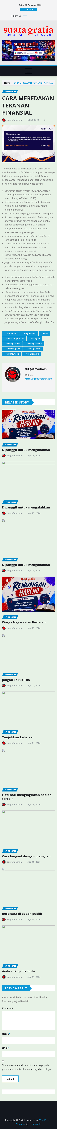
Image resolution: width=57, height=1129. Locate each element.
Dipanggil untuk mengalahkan (26, 450)
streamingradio (13, 348)
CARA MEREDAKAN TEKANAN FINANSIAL (33, 82)
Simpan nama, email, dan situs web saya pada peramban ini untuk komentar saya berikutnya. (26, 1067)
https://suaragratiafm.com (38, 378)
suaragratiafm (34, 348)
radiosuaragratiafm (15, 338)
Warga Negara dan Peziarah (24, 622)
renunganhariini (13, 343)
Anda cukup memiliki (18, 971)
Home (7, 82)
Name (6, 1033)
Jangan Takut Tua (16, 680)
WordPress (44, 1120)
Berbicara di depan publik (22, 913)
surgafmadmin (14, 120)
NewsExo (20, 1124)
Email (5, 1047)
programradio (30, 333)
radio (45, 333)
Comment (7, 1008)
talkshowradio (13, 353)
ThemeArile (35, 1124)
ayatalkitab (11, 333)
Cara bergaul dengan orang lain (26, 856)
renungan (35, 338)
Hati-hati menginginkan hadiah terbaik (27, 797)
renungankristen (35, 343)
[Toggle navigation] (28, 71)
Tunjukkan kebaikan (18, 737)
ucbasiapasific (32, 353)
